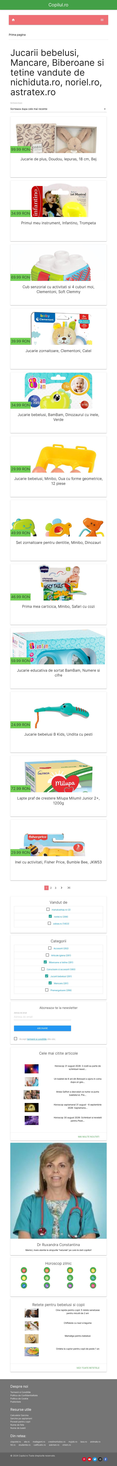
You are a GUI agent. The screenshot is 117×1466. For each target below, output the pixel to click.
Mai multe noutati (88, 1136)
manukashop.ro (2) (61, 909)
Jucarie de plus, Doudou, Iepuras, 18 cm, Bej (58, 159)
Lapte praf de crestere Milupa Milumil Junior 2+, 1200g (58, 800)
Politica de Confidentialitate (24, 1395)
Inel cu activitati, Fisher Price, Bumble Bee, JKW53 (58, 862)
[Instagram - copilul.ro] (100, 1459)
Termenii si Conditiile (20, 1392)
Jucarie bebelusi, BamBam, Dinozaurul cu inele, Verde (58, 417)
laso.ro (83, 1441)
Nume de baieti (18, 1428)
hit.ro (12, 1445)
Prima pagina (17, 34)
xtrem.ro (66, 1445)
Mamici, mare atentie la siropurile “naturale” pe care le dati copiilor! (58, 1250)
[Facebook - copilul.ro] (105, 1459)
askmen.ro (54, 1445)
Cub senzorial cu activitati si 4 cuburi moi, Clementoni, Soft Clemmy (58, 289)
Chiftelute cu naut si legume (78, 1323)
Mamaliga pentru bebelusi (77, 1336)
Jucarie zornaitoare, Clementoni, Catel (58, 351)
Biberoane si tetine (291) (61, 962)
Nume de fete (17, 1424)
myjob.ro (73, 1441)
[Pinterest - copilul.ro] (84, 1459)
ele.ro (27, 1441)
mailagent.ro (39, 1441)
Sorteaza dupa (16, 103)
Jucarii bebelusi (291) (61, 976)
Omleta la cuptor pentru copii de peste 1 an (77, 1348)
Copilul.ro (58, 4)
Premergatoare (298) (61, 990)
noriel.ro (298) (61, 916)
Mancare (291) (61, 983)
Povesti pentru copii (20, 1421)
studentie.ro (24, 1445)
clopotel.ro (15, 1441)
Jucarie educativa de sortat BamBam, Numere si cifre (58, 672)
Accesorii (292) (61, 948)
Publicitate (15, 1401)
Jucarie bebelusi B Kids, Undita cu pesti (58, 734)
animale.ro (95, 1441)
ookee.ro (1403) (61, 923)
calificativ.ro (40, 1445)
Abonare (42, 1028)
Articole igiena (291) (61, 955)
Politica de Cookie (19, 1398)
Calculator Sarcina (19, 1415)
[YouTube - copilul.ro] (89, 1459)
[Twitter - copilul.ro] (95, 1459)
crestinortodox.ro (56, 1441)
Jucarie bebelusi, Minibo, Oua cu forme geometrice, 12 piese (58, 481)
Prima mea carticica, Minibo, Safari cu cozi (58, 606)
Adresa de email (20, 1013)
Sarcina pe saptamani (21, 1418)
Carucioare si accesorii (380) (61, 969)
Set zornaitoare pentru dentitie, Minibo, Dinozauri (58, 542)
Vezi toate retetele (87, 1368)
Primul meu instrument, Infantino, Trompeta (58, 223)
